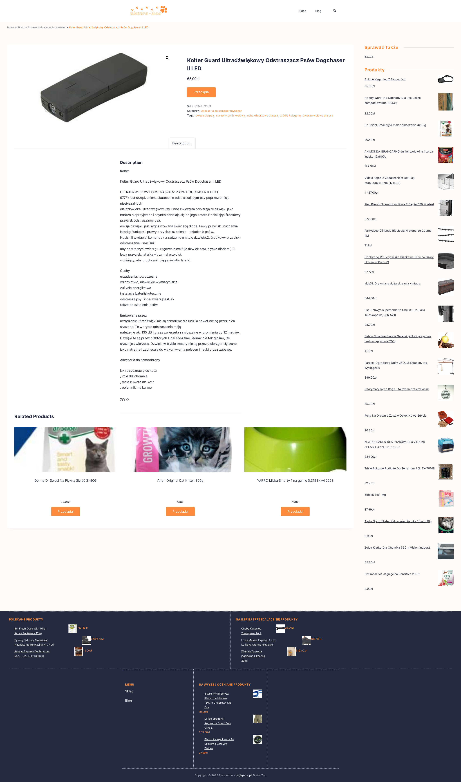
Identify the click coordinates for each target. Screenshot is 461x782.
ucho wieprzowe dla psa (262, 115)
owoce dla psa (205, 115)
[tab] (182, 143)
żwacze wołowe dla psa (318, 115)
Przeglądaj (201, 92)
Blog (318, 11)
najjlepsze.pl (244, 775)
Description (181, 143)
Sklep (302, 11)
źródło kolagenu (290, 115)
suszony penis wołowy (230, 115)
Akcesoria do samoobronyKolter (221, 110)
